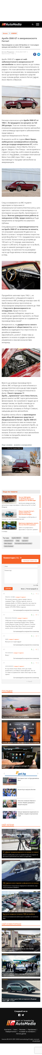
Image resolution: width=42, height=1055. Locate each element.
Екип (15, 1029)
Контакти (7, 1029)
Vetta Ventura (8, 546)
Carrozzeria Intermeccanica (23, 543)
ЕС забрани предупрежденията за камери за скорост (21, 852)
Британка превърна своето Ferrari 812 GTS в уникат (28, 524)
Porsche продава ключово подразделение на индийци (20, 742)
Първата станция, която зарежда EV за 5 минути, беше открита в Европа (20, 974)
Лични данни (21, 1034)
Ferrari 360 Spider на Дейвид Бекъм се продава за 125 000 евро (27, 498)
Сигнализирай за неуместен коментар (26, 610)
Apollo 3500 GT (16, 538)
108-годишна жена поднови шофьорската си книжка (21, 883)
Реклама (22, 1029)
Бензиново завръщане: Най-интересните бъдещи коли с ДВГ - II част (19, 999)
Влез (23, 589)
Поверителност (11, 1032)
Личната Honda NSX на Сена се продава (15, 717)
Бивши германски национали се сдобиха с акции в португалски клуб (28, 814)
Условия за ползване (27, 1032)
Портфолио (32, 1029)
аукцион (25, 540)
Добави (8, 588)
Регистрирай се (32, 589)
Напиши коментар (30, 561)
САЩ (17, 540)
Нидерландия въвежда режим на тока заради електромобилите (18, 949)
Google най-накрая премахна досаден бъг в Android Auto (19, 766)
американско (8, 540)
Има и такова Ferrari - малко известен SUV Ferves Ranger (27, 512)
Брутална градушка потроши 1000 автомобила (19, 914)
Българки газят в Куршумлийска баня (28, 779)
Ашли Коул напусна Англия (26, 789)
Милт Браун (8, 543)
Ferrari (26, 538)
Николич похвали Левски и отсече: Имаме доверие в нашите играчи (26, 802)
